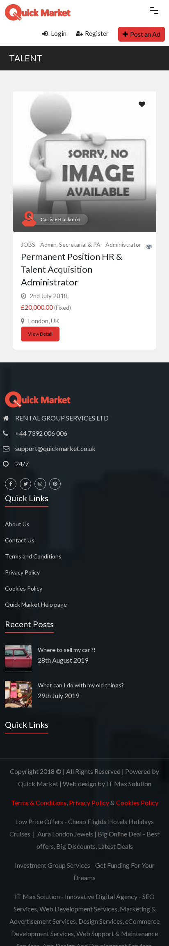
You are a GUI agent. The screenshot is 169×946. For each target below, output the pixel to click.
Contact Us (19, 540)
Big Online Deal (120, 834)
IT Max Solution (128, 783)
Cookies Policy (23, 588)
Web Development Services (78, 909)
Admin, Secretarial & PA (70, 244)
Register (97, 33)
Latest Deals (115, 846)
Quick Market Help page (36, 604)
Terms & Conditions (38, 802)
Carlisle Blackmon (60, 219)
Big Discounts (76, 846)
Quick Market (38, 783)
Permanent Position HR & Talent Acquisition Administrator (71, 269)
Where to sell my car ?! (67, 649)
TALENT (25, 58)
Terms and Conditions (33, 556)
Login (58, 33)
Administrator (123, 244)
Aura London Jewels (65, 834)
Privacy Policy (22, 572)
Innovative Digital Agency (101, 896)
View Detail (40, 334)
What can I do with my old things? (81, 685)
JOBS (28, 244)
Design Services (100, 921)
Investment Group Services (52, 865)
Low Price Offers (39, 821)
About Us (17, 524)
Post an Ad (145, 34)
